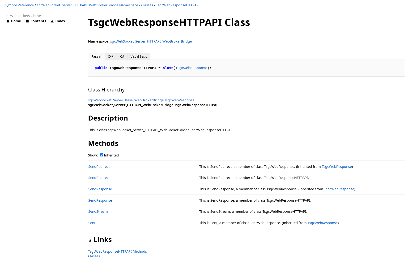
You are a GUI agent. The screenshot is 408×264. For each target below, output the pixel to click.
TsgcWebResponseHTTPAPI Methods (117, 251)
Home (16, 20)
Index (60, 20)
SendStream (98, 211)
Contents (38, 20)
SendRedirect (99, 166)
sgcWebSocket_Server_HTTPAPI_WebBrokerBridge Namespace (87, 5)
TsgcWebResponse (191, 68)
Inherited (111, 155)
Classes (147, 5)
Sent (91, 222)
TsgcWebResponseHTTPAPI (178, 5)
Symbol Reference (19, 5)
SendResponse (100, 188)
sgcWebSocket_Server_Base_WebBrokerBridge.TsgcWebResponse (141, 100)
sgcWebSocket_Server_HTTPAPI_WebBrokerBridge (151, 41)
